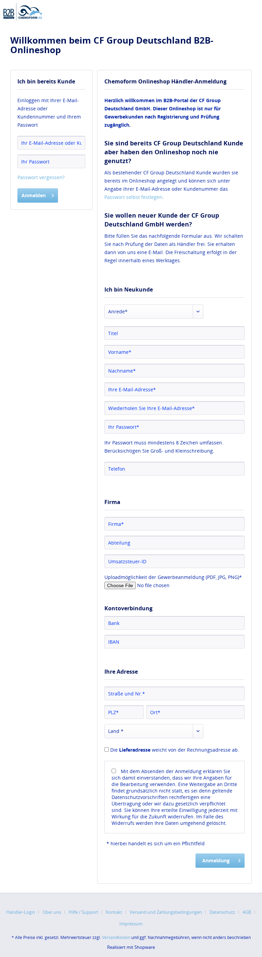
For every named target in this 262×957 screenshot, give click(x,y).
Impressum (131, 924)
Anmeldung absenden (216, 862)
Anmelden (33, 195)
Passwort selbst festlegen (133, 197)
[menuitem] (23, 912)
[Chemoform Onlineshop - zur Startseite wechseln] (23, 11)
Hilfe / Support (83, 912)
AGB (247, 912)
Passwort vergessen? (40, 177)
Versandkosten (116, 937)
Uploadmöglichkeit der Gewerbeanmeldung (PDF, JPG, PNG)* (173, 577)
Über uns (52, 912)
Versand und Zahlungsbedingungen (166, 912)
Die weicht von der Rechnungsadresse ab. (174, 750)
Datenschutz (222, 912)
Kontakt (114, 912)
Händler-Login (20, 912)
